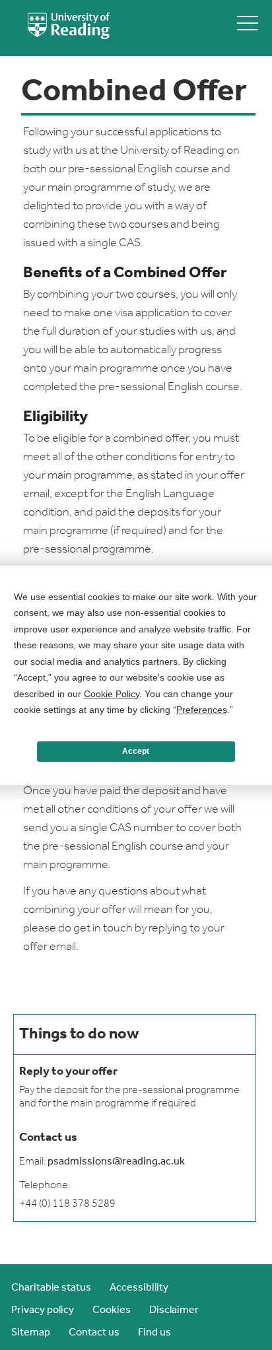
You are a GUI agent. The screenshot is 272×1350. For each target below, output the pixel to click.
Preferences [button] (201, 709)
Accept (135, 751)
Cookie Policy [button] (111, 694)
